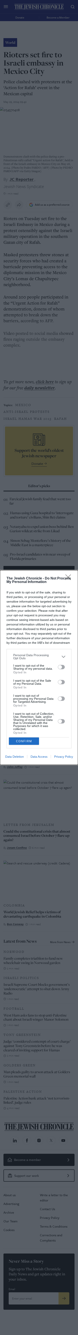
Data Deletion (14, 756)
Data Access (39, 756)
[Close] (69, 578)
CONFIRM (24, 741)
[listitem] (39, 657)
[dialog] (39, 667)
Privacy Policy (63, 756)
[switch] (61, 667)
